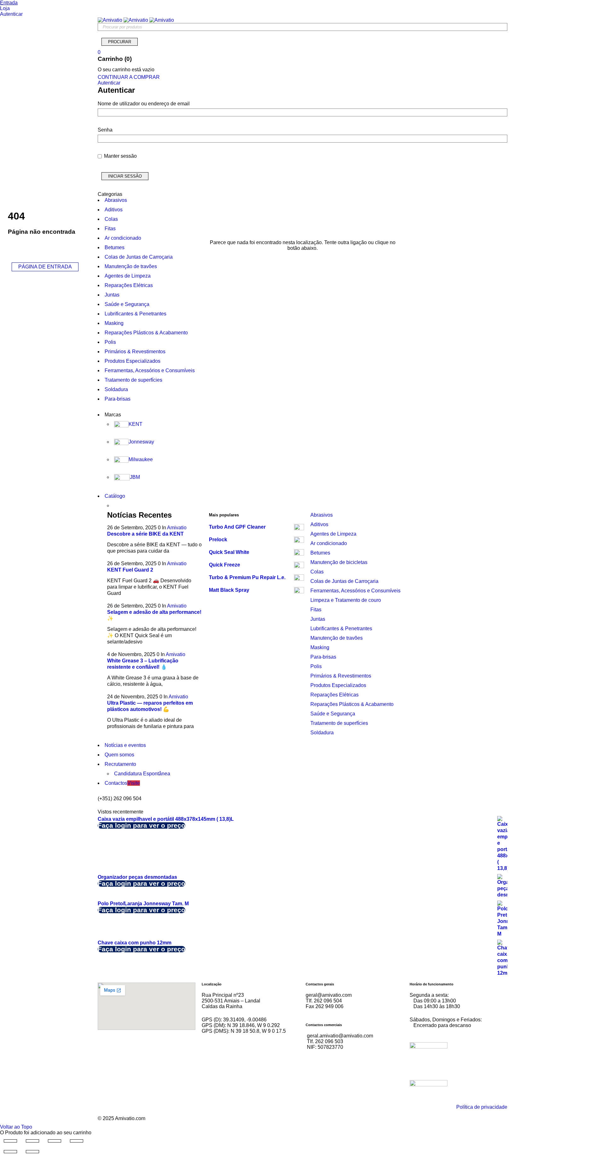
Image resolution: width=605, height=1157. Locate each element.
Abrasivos (321, 515)
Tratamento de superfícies (339, 723)
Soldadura (322, 732)
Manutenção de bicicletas (338, 562)
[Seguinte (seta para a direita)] (32, 1151)
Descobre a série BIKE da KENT (145, 534)
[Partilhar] (54, 1140)
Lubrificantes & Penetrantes (341, 628)
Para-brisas (323, 657)
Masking (319, 647)
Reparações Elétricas (334, 694)
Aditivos (319, 524)
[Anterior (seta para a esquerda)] (10, 1151)
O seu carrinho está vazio (126, 69)
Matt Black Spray (229, 590)
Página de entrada (45, 266)
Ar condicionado (328, 543)
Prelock (218, 539)
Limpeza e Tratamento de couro (345, 600)
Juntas (317, 619)
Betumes (320, 552)
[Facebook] (209, 1056)
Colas (317, 571)
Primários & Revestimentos (340, 675)
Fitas (315, 609)
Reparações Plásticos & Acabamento (352, 704)
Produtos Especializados (338, 685)
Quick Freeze (224, 564)
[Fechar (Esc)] (76, 1140)
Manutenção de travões (336, 638)
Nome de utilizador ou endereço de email (144, 103)
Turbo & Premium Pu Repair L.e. (247, 577)
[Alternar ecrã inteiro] (32, 1140)
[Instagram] (226, 1056)
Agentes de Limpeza (333, 534)
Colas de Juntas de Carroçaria (344, 581)
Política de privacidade (481, 1107)
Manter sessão (120, 156)
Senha (105, 129)
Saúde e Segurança (332, 713)
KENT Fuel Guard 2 (130, 570)
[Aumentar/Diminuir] (10, 1140)
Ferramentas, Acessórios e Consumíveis (355, 590)
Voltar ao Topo (16, 1127)
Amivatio (177, 527)
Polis (316, 666)
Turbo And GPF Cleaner (237, 527)
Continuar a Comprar (129, 77)
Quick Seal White (229, 552)
